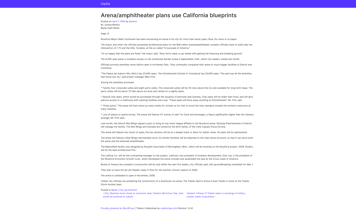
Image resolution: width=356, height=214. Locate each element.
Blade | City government (124, 189)
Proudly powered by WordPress (117, 208)
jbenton (133, 21)
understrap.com (168, 208)
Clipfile (105, 4)
